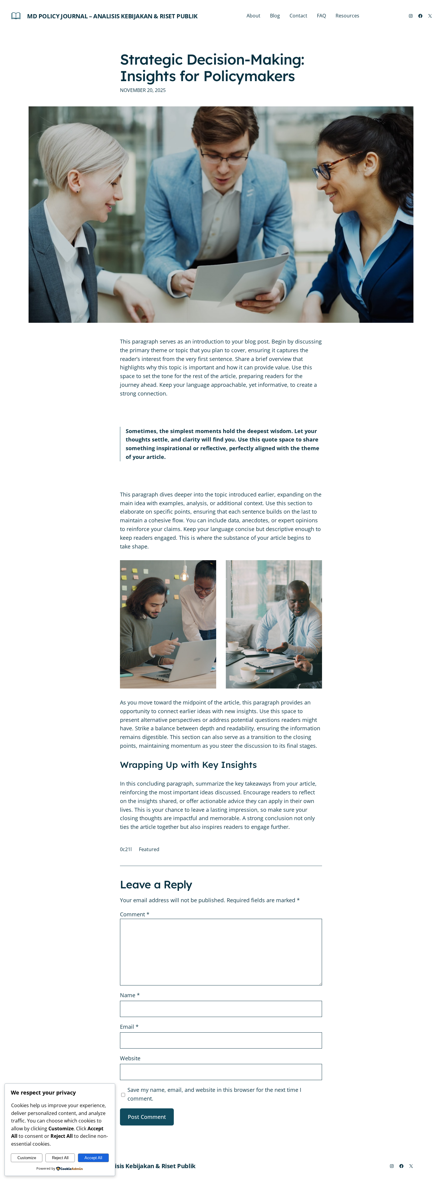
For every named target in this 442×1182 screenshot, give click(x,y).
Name (130, 995)
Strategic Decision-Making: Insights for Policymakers (212, 67)
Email (129, 1026)
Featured (149, 849)
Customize (26, 1158)
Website (130, 1058)
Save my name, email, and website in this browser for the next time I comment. (214, 1094)
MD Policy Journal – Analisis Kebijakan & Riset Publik (112, 16)
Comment (134, 914)
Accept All (93, 1158)
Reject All (60, 1158)
